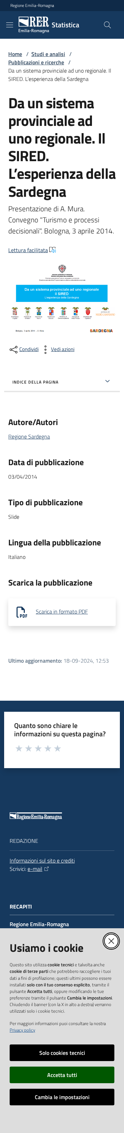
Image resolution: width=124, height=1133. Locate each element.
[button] (107, 25)
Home (15, 54)
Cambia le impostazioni (62, 1097)
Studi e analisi (48, 54)
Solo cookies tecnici (62, 1053)
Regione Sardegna (29, 436)
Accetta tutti (62, 1075)
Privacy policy (22, 1029)
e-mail (35, 869)
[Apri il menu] (10, 25)
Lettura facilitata (28, 250)
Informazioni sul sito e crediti (42, 860)
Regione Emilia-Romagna (32, 5)
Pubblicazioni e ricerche (36, 62)
